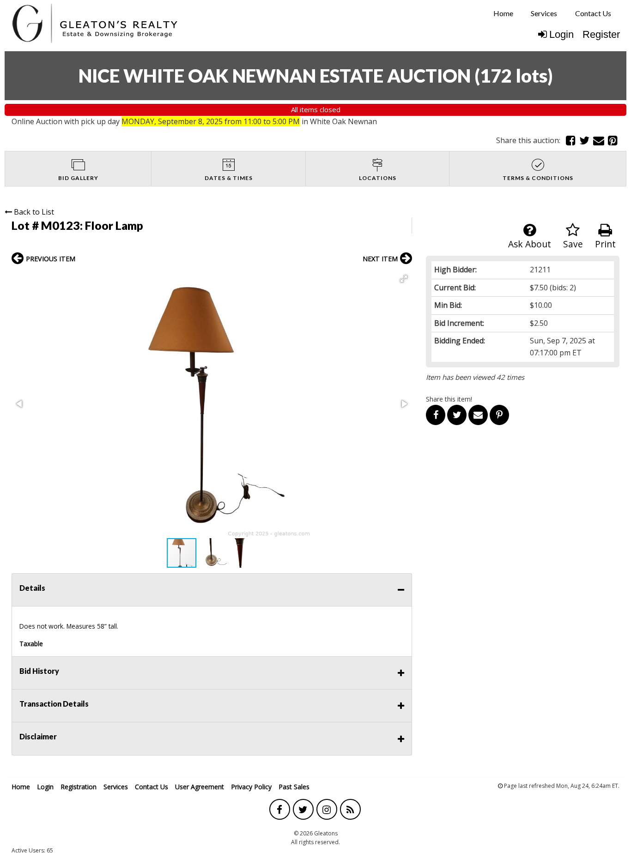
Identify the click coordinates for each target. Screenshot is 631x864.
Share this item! (449, 399)
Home (503, 13)
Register (601, 34)
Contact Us (593, 13)
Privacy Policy (251, 786)
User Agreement (199, 786)
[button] (403, 278)
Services (544, 13)
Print (605, 244)
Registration (79, 786)
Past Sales (294, 786)
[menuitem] (503, 13)
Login (561, 34)
